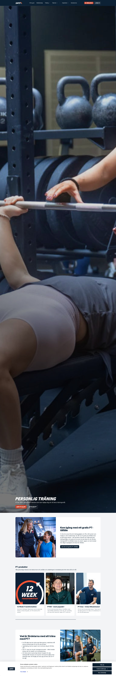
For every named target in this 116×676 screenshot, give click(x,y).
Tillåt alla (102, 664)
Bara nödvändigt (102, 672)
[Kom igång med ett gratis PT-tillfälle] (35, 537)
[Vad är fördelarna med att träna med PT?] (80, 650)
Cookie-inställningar (101, 668)
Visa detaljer (23, 671)
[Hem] (18, 3)
